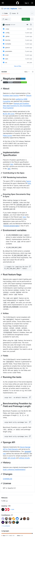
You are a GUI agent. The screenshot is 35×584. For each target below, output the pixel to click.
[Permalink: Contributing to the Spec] (1, 173)
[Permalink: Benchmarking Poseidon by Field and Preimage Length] (1, 405)
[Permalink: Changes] (1, 474)
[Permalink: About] (1, 88)
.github (7, 36)
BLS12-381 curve (8, 114)
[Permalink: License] (1, 483)
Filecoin (28, 95)
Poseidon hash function (11, 95)
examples (8, 44)
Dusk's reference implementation (14, 469)
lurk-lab (6, 8)
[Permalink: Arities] (1, 313)
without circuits (24, 458)
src (6, 62)
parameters (8, 51)
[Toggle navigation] (2, 2)
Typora (28, 181)
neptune (13, 8)
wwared (7, 24)
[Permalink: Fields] (1, 355)
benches (7, 40)
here (11, 164)
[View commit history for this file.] (30, 24)
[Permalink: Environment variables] (1, 230)
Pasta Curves (7, 135)
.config (7, 32)
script (7, 55)
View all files (17, 66)
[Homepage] (17, 2)
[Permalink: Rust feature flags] (1, 274)
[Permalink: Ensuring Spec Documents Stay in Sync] (1, 195)
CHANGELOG (7, 479)
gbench (7, 47)
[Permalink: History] (1, 462)
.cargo (7, 29)
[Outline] (32, 71)
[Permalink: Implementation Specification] (1, 153)
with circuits (11, 458)
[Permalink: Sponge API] (1, 442)
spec (6, 58)
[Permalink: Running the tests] (1, 377)
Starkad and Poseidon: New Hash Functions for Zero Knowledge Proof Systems (17, 106)
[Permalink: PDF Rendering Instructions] (1, 177)
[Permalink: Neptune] (1, 80)
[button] (30, 266)
